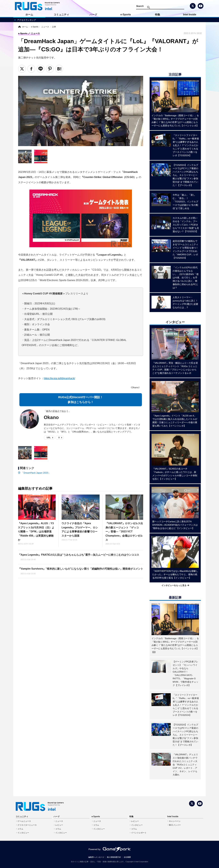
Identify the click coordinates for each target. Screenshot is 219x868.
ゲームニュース (24, 821)
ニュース (59, 821)
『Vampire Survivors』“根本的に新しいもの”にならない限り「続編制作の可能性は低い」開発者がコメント (80, 571)
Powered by (94, 849)
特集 (157, 14)
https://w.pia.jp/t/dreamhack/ (59, 378)
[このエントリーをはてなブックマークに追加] (59, 69)
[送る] (40, 69)
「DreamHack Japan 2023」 (36, 472)
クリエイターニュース (27, 825)
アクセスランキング (26, 20)
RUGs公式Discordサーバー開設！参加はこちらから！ (80, 400)
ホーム (29, 14)
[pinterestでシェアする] (50, 69)
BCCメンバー (175, 825)
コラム (20, 829)
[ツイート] (22, 69)
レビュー (59, 825)
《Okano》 (135, 387)
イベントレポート (139, 833)
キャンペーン (175, 821)
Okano (51, 417)
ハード (93, 14)
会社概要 (127, 857)
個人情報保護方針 (114, 857)
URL (49, 437)
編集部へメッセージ (96, 857)
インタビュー (23, 833)
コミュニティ (61, 14)
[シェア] (31, 69)
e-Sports (125, 14)
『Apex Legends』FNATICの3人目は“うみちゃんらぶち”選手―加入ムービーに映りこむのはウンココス (78, 557)
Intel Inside (189, 14)
